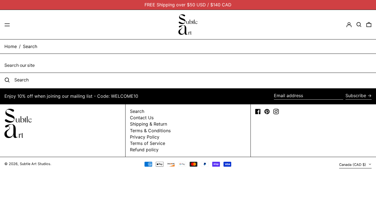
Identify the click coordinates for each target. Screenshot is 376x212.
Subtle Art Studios (35, 164)
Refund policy (144, 149)
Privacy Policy (144, 137)
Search (30, 46)
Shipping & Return (148, 124)
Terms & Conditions (150, 130)
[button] (359, 25)
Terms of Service (147, 143)
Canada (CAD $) (353, 165)
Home (10, 46)
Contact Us (142, 117)
